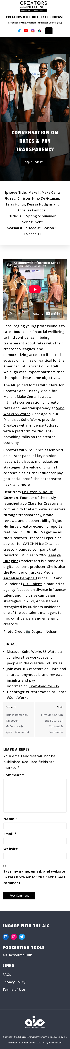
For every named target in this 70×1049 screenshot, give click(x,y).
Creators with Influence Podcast (35, 17)
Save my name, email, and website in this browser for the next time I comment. (34, 877)
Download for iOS (44, 686)
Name (10, 818)
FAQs (7, 974)
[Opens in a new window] (19, 31)
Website (10, 849)
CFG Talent (32, 584)
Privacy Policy (14, 982)
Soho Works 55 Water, (40, 651)
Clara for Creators (43, 503)
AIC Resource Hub (17, 955)
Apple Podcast (34, 162)
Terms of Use (14, 989)
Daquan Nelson (44, 631)
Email (9, 833)
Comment (13, 775)
